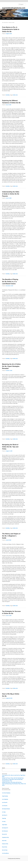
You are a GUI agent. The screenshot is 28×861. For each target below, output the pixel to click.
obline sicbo (15, 95)
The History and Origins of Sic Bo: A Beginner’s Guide (11, 536)
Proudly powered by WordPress (14, 858)
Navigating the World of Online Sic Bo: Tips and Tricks (10, 447)
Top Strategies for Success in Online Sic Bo (11, 612)
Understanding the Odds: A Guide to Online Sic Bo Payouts (10, 194)
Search (3, 768)
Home (3, 18)
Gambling (8, 18)
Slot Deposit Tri (5, 827)
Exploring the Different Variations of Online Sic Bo (11, 101)
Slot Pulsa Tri (4, 815)
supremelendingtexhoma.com (13, 8)
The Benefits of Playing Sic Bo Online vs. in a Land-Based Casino (10, 281)
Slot (13, 18)
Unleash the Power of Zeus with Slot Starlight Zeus (13, 778)
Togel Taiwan (4, 824)
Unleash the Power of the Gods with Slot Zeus (11, 782)
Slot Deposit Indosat (6, 808)
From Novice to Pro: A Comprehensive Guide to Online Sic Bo (10, 29)
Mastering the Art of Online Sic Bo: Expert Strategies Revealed (11, 366)
